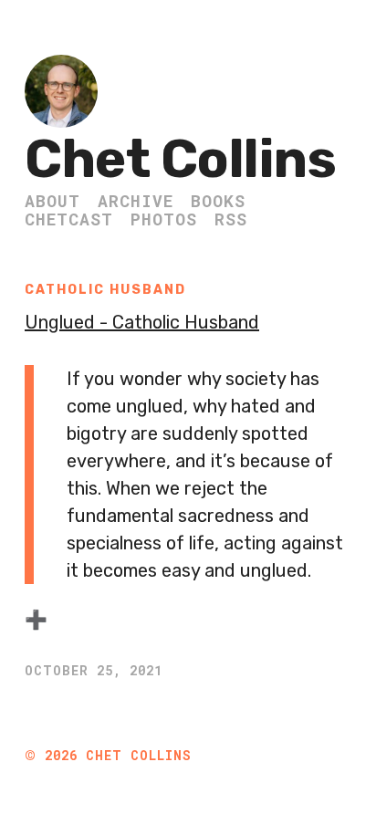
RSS (230, 219)
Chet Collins (180, 159)
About (52, 201)
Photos (164, 219)
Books (218, 201)
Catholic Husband (105, 289)
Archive (135, 201)
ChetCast (69, 219)
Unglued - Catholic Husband (142, 322)
